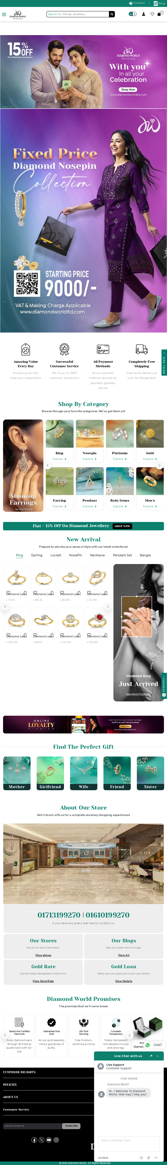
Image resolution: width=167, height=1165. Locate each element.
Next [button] (160, 465)
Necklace (97, 555)
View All (123, 955)
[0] (159, 14)
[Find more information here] (129, 1106)
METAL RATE (164, 364)
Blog (161, 3)
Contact (139, 3)
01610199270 (108, 915)
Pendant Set (122, 555)
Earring (37, 555)
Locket (56, 555)
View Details (123, 981)
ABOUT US (10, 1097)
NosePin (75, 555)
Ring (19, 555)
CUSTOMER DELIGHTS (19, 1072)
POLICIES (9, 1084)
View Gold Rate (43, 981)
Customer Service (16, 1109)
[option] (25, 362)
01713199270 (60, 915)
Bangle (145, 555)
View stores (43, 955)
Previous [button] (48, 465)
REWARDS (164, 685)
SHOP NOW (122, 526)
